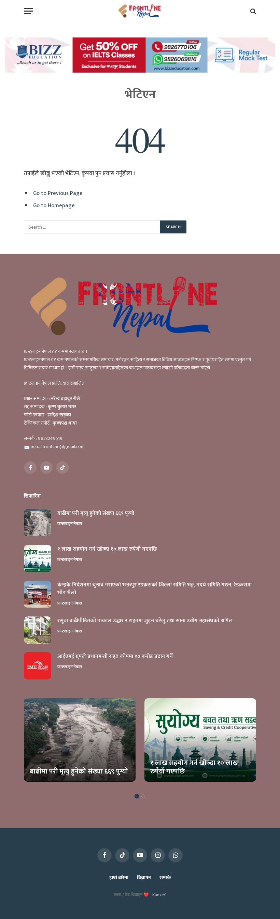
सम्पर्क (165, 878)
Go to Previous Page (58, 193)
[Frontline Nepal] (140, 11)
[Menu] (28, 11)
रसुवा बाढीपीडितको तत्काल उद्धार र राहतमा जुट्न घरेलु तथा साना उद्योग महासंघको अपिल (145, 621)
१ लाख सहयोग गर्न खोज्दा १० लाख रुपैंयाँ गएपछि (107, 549)
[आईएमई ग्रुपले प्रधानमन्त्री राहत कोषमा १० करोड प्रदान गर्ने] (37, 665)
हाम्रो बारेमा (118, 878)
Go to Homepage (54, 205)
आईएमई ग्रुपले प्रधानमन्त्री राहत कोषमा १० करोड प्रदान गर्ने (115, 657)
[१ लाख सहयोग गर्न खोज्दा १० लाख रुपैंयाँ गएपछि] (37, 558)
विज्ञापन (144, 878)
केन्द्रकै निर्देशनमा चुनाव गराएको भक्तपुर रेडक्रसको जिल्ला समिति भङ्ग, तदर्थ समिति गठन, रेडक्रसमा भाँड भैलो (154, 589)
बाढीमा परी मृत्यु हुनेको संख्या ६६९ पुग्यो (95, 514)
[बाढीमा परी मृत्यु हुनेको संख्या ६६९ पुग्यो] (37, 522)
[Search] (252, 11)
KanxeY (159, 895)
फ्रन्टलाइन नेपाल (69, 523)
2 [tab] (143, 796)
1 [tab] (137, 796)
